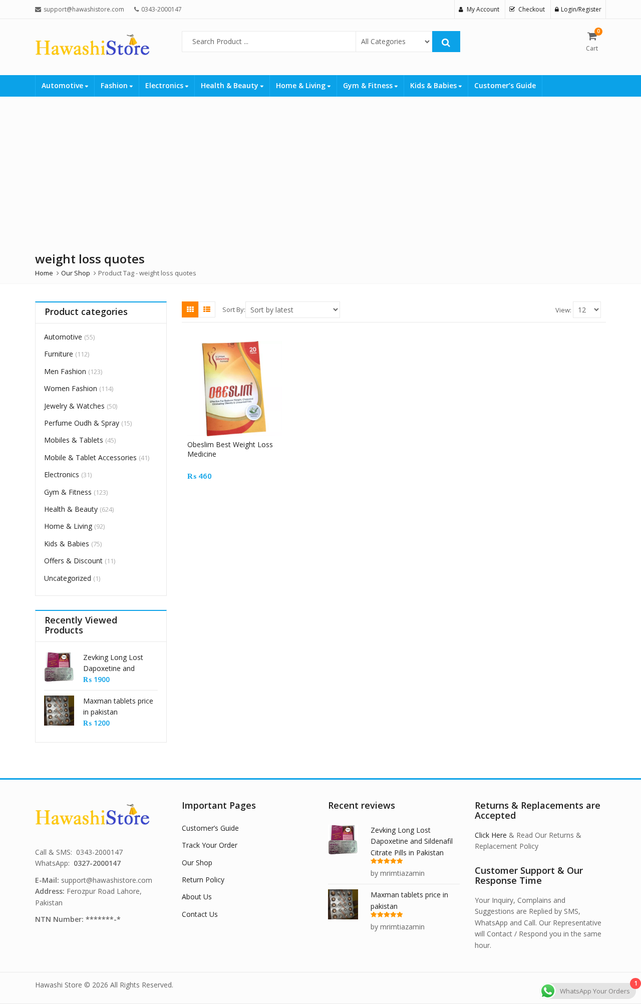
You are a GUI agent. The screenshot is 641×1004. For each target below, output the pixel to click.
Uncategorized (67, 578)
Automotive (63, 85)
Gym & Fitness (369, 85)
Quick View (239, 444)
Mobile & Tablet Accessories (90, 457)
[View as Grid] (190, 309)
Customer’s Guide (505, 85)
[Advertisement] (300, 172)
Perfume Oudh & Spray (81, 423)
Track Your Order (209, 845)
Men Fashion (65, 371)
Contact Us (200, 914)
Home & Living (302, 85)
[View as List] (206, 309)
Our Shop (197, 862)
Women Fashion (70, 388)
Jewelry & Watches (74, 406)
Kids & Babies (434, 85)
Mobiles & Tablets (73, 440)
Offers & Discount (73, 560)
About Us (197, 896)
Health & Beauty (230, 85)
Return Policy (203, 879)
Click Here (491, 835)
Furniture (58, 354)
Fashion (115, 85)
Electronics (165, 85)
